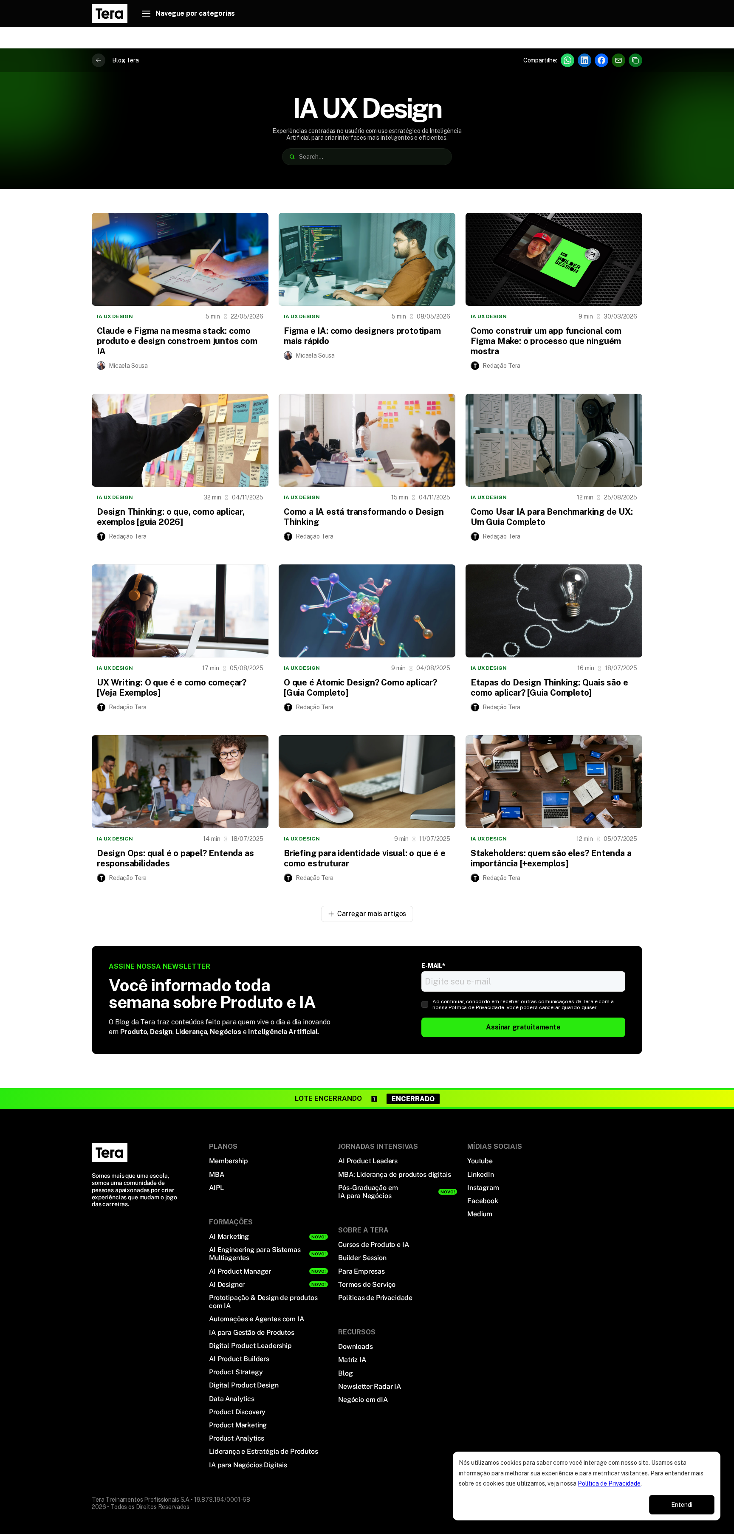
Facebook (482, 1201)
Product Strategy (236, 1372)
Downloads (355, 1346)
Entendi (681, 1504)
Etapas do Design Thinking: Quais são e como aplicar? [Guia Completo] (549, 687)
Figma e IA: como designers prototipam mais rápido (362, 336)
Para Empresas (361, 1271)
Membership (228, 1161)
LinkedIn (480, 1174)
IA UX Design (115, 316)
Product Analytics (236, 1438)
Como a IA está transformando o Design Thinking (364, 517)
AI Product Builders (239, 1359)
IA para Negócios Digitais (248, 1465)
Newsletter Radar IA (369, 1386)
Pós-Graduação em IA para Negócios (368, 1192)
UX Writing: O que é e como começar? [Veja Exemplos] (171, 687)
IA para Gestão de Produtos (251, 1332)
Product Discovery (237, 1412)
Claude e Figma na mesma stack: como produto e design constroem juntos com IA (177, 341)
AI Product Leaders (368, 1161)
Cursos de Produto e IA (373, 1245)
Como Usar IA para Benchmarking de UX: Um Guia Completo (552, 517)
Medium (479, 1214)
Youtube (480, 1161)
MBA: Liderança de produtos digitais (394, 1174)
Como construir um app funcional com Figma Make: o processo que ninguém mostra (546, 341)
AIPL (216, 1188)
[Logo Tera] (109, 1152)
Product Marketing (238, 1425)
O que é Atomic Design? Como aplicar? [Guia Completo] (360, 687)
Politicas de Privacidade (375, 1298)
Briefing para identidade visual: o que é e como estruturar (365, 858)
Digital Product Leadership (250, 1346)
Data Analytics (231, 1399)
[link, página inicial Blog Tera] (109, 13)
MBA (216, 1174)
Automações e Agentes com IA (256, 1319)
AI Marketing (229, 1236)
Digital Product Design (243, 1385)
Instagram (483, 1188)
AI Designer (227, 1284)
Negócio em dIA (363, 1400)
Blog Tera (125, 60)
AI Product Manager (240, 1271)
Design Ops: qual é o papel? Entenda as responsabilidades (175, 858)
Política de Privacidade (609, 1483)
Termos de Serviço (366, 1284)
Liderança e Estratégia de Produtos (263, 1451)
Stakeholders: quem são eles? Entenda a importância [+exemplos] (551, 858)
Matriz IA (352, 1360)
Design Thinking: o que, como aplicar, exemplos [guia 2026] (171, 517)
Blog (345, 1373)
